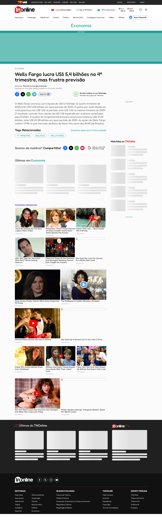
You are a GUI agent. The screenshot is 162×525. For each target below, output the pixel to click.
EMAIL (142, 2)
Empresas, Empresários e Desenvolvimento (73, 501)
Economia (81, 25)
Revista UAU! (78, 17)
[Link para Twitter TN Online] (45, 480)
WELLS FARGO (57, 135)
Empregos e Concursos (95, 17)
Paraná (56, 17)
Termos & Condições (110, 508)
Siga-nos (43, 94)
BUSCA (119, 2)
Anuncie (106, 498)
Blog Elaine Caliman (64, 504)
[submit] (140, 9)
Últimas (121, 17)
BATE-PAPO (131, 2)
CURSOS (65, 2)
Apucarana (19, 17)
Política (66, 17)
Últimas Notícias (38, 495)
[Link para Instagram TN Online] (51, 480)
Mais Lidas (19, 495)
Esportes (18, 511)
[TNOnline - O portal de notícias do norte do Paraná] (25, 9)
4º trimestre (23, 135)
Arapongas (32, 17)
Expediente (107, 501)
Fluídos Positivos (62, 498)
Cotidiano (18, 508)
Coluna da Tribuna (63, 495)
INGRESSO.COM (37, 2)
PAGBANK (56, 2)
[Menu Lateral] (146, 10)
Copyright (106, 504)
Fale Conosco (108, 495)
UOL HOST (48, 2)
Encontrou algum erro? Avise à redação (88, 130)
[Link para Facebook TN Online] (39, 480)
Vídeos (111, 17)
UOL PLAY (73, 2)
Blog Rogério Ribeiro (64, 508)
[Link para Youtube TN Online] (57, 480)
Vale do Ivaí (44, 17)
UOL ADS (82, 2)
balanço (40, 135)
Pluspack (134, 508)
